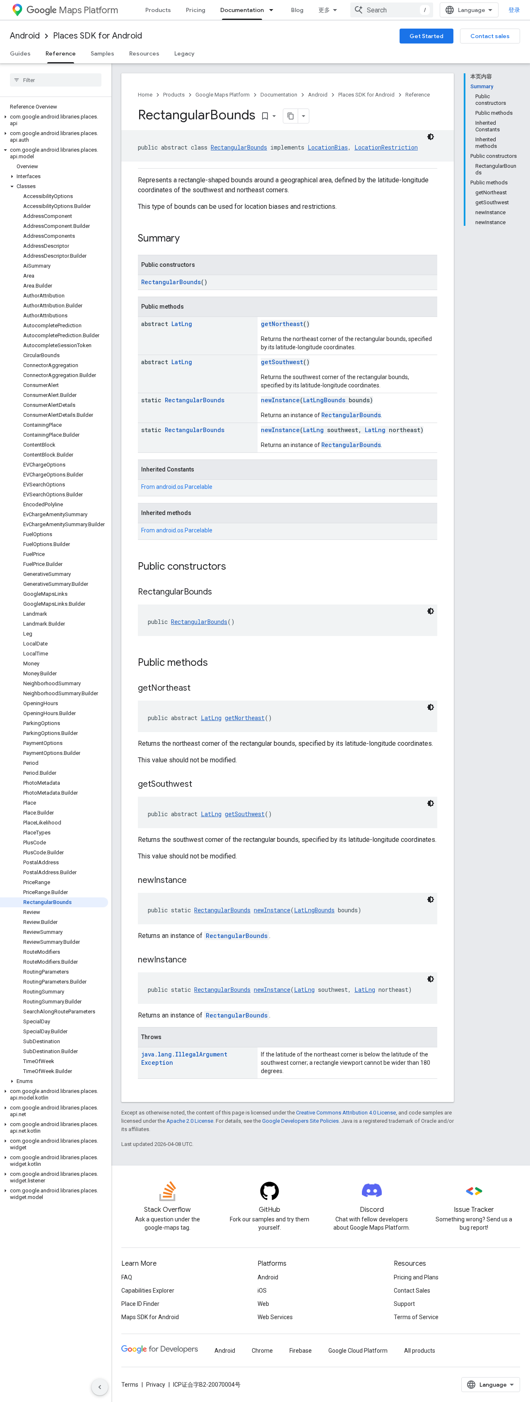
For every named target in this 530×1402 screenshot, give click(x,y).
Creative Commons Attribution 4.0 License (346, 1113)
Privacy (155, 1384)
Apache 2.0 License (189, 1121)
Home (145, 95)
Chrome (262, 1350)
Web (263, 1303)
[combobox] (391, 9)
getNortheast (282, 324)
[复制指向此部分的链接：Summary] (188, 239)
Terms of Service (416, 1317)
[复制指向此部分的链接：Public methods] (216, 663)
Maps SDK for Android (150, 1317)
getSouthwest (282, 362)
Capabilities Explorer (147, 1290)
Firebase (300, 1350)
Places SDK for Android (97, 36)
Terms (129, 1384)
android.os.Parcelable (184, 486)
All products (419, 1350)
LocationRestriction (386, 147)
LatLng (181, 324)
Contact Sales (412, 1290)
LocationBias (328, 147)
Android (25, 36)
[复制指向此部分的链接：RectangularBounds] (220, 592)
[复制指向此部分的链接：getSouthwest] (200, 785)
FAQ (126, 1277)
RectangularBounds (239, 147)
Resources (144, 53)
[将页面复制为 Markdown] (290, 116)
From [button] (176, 486)
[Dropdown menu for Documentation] (274, 10)
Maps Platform (88, 10)
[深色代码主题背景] (430, 136)
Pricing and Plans (416, 1277)
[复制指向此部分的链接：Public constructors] (234, 567)
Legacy (184, 53)
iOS (262, 1290)
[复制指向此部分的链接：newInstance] (195, 881)
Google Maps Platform (222, 95)
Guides (20, 53)
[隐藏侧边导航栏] (100, 1387)
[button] (54, 120)
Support (404, 1303)
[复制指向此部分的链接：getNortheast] (198, 689)
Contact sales (490, 36)
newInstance (280, 400)
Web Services (275, 1317)
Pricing (195, 10)
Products (158, 10)
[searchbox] (55, 80)
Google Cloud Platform (358, 1350)
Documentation (242, 10)
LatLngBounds (324, 400)
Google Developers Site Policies (300, 1121)
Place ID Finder (140, 1303)
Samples (102, 53)
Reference (61, 53)
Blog (297, 10)
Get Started (426, 36)
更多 (324, 10)
